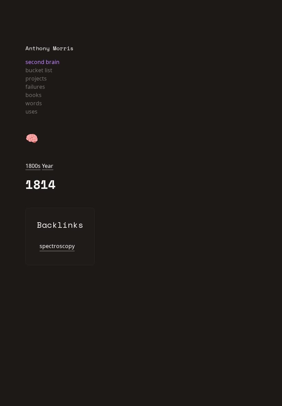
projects (36, 78)
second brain (42, 62)
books (33, 95)
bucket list (38, 70)
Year (47, 166)
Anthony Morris (49, 48)
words (33, 103)
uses (31, 111)
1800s (33, 166)
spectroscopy (57, 246)
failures (35, 86)
